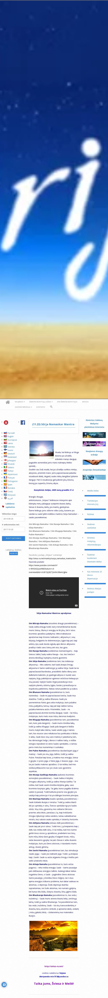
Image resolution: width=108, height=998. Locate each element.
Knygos (85, 402)
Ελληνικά (11, 495)
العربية (10, 498)
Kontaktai (40, 407)
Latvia (10, 443)
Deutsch (11, 453)
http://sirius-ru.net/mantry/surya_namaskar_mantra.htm (52, 558)
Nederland (12, 457)
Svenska (11, 446)
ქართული (11, 460)
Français (11, 477)
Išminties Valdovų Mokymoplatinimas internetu (94, 423)
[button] (51, 406)
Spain (10, 484)
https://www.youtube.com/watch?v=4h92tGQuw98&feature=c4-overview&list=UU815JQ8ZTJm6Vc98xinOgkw (48, 568)
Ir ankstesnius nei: (10, 524)
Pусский (11, 433)
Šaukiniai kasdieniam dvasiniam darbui (94, 558)
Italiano (11, 467)
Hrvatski (11, 464)
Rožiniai (90, 514)
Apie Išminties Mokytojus (67, 402)
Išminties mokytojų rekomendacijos (94, 541)
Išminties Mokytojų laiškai (40, 402)
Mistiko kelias (93, 490)
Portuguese (13, 481)
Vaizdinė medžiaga (22, 407)
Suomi (10, 450)
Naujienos (19, 402)
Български (12, 440)
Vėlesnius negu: (9, 514)
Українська (12, 474)
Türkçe (10, 471)
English (11, 436)
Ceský (10, 491)
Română (11, 488)
